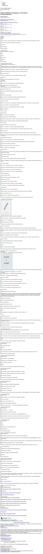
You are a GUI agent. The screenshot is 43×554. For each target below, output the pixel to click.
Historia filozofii (3, 490)
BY (10, 8)
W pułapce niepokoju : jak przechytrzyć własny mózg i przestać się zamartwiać (13, 509)
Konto (5, 5)
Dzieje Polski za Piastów (4, 507)
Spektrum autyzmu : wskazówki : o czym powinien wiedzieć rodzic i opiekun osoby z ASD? (15, 499)
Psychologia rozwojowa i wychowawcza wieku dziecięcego (10, 492)
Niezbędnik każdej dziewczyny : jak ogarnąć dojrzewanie (10, 497)
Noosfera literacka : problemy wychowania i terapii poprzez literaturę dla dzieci (13, 515)
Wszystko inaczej (3, 511)
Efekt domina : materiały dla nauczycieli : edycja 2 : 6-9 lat (10, 505)
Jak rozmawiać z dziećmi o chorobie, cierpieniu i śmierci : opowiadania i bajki (13, 503)
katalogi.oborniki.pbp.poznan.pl (5, 535)
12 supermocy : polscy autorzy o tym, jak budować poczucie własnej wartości (13, 501)
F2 (8, 9)
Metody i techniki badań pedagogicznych (7, 494)
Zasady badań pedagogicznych (5, 487)
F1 (6, 9)
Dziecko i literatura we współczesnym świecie (8, 513)
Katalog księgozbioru (3, 16)
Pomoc (4, 4)
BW (6, 8)
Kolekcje (12, 19)
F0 (4, 9)
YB (8, 8)
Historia (4, 3)
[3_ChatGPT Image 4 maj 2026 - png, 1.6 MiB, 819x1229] (21, 544)
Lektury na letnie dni (3, 527)
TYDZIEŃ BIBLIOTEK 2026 (5, 538)
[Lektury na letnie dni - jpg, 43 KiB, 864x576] (4, 536)
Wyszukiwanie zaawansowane (5, 19)
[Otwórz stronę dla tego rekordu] (21, 39)
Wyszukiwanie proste (3, 22)
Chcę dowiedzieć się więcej (5, 549)
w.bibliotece (22, 523)
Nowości (4, 2)
